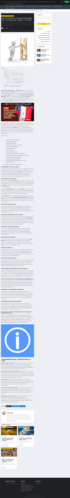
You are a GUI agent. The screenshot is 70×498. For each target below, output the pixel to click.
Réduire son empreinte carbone (45, 6)
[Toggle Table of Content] (2, 138)
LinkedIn (23, 406)
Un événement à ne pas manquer (13, 139)
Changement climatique (19, 6)
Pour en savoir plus (10, 150)
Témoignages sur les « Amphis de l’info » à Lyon (13, 164)
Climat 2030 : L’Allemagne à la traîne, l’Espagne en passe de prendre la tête (25, 438)
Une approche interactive (11, 143)
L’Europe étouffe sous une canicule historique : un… (45, 50)
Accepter (66, 1)
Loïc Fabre (10, 412)
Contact (38, 483)
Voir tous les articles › (11, 420)
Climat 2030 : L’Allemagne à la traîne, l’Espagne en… (45, 55)
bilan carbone (7, 186)
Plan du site (42, 496)
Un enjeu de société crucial (11, 151)
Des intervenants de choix (11, 141)
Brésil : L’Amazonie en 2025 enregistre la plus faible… (45, 60)
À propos (27, 496)
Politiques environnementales (31, 6)
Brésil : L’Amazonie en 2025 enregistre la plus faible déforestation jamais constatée (8, 461)
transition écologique (14, 173)
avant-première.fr (15, 255)
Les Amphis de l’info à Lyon (24, 231)
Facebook (16, 406)
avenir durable (18, 274)
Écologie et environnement (57, 6)
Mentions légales (31, 496)
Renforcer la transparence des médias (13, 157)
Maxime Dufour (5, 445)
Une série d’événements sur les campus (14, 144)
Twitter (9, 406)
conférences (19, 206)
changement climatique (6, 264)
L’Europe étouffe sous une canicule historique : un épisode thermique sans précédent (8, 439)
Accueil (7, 6)
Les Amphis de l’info (25, 251)
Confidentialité (37, 496)
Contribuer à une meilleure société (13, 158)
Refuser (62, 1)
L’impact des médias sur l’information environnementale (17, 155)
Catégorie (12, 6)
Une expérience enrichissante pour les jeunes (15, 153)
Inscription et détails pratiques (12, 146)
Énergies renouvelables (10, 8)
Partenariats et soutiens (11, 148)
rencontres (25, 216)
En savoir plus (53, 1)
